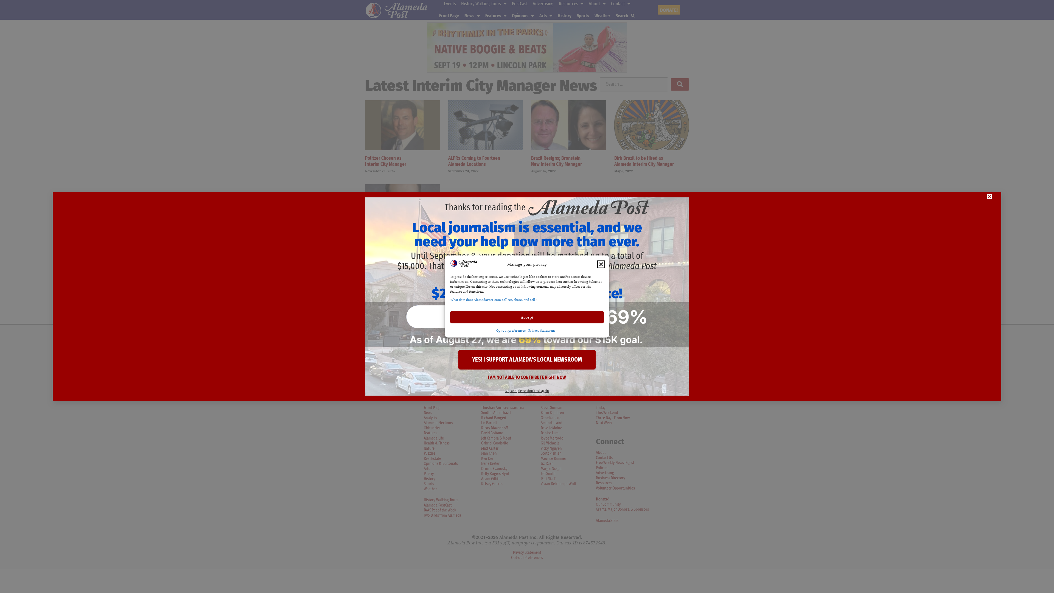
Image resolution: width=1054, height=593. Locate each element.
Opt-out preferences (511, 330)
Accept (527, 317)
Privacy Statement (541, 330)
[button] (601, 264)
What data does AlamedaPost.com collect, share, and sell (492, 300)
